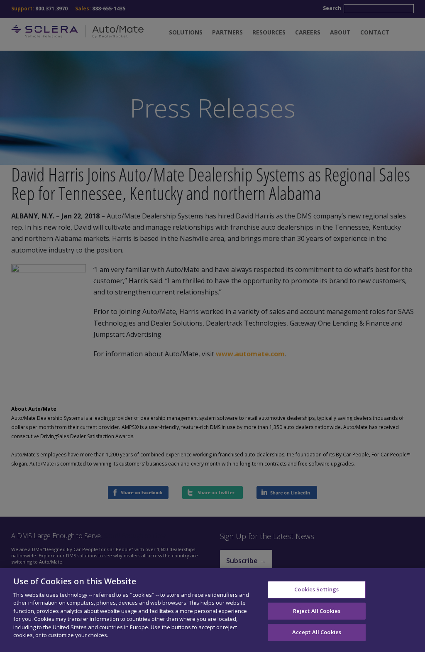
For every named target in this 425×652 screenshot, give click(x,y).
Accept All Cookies (316, 632)
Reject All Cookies (316, 611)
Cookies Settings (316, 589)
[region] (212, 610)
